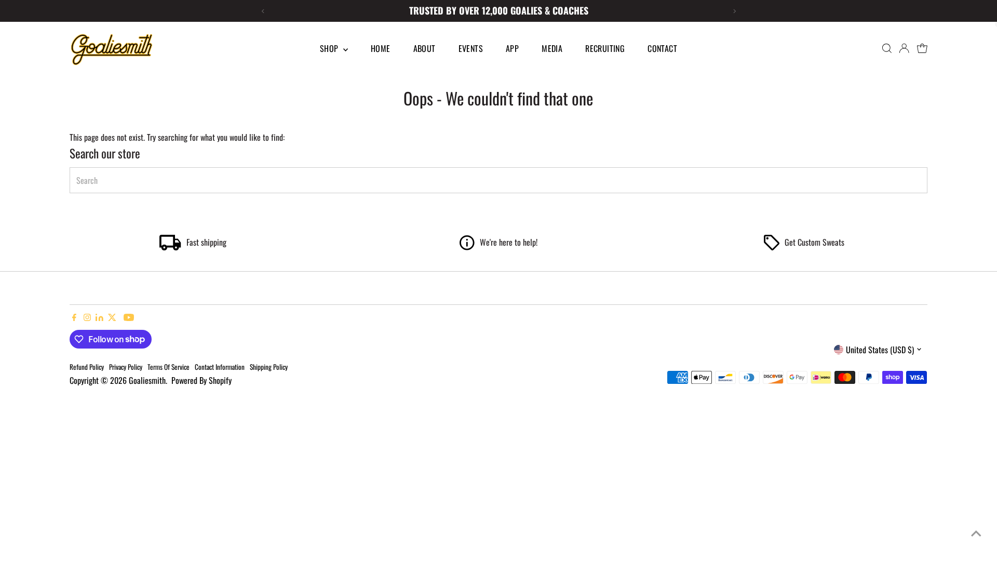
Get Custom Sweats (814, 242)
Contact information (220, 367)
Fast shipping (206, 242)
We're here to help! (508, 242)
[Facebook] (74, 317)
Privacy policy (125, 367)
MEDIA (552, 48)
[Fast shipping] (170, 247)
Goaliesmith (147, 380)
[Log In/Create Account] (904, 48)
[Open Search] (887, 48)
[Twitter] (112, 317)
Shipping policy (269, 367)
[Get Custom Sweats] (771, 247)
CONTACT (662, 48)
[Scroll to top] (976, 532)
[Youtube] (129, 317)
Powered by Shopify (201, 380)
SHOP (330, 48)
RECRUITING (605, 48)
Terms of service (168, 367)
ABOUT (424, 48)
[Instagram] (87, 317)
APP (512, 48)
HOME (380, 48)
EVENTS (471, 48)
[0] (922, 48)
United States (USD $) (880, 349)
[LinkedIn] (100, 317)
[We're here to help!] (467, 247)
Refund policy (87, 367)
